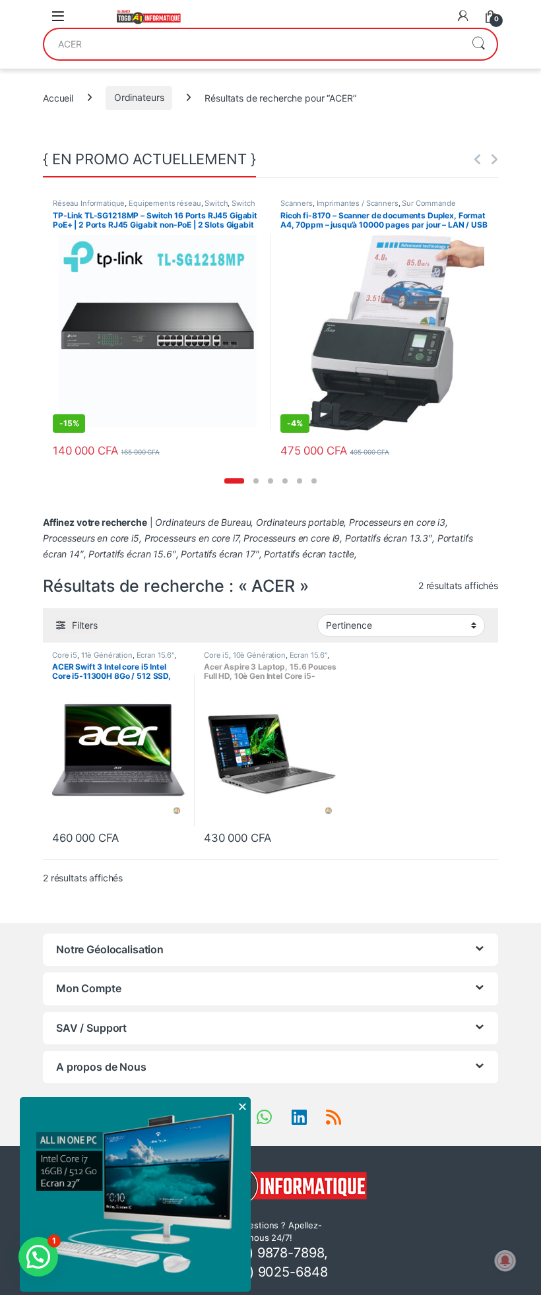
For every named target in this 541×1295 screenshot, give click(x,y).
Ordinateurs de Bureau (203, 522)
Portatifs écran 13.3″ (388, 538)
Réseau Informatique (89, 203)
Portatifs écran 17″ (220, 553)
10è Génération (259, 655)
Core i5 (64, 655)
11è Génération (107, 655)
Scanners (296, 203)
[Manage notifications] (505, 1260)
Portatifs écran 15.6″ (131, 553)
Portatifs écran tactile (309, 553)
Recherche (478, 44)
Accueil (58, 97)
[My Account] (463, 16)
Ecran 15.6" (155, 655)
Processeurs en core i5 (91, 538)
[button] (234, 481)
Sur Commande (428, 203)
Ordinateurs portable (300, 522)
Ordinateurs (139, 97)
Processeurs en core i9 (291, 538)
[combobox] (252, 44)
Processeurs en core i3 (397, 522)
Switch (216, 203)
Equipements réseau (165, 203)
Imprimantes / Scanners (357, 203)
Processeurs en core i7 (191, 538)
